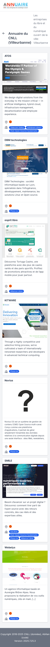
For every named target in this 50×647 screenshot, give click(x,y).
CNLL (27, 634)
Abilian (45, 634)
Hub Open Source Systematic (23, 131)
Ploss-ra (14, 211)
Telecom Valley (17, 127)
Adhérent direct (34, 127)
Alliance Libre (16, 291)
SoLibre (13, 531)
